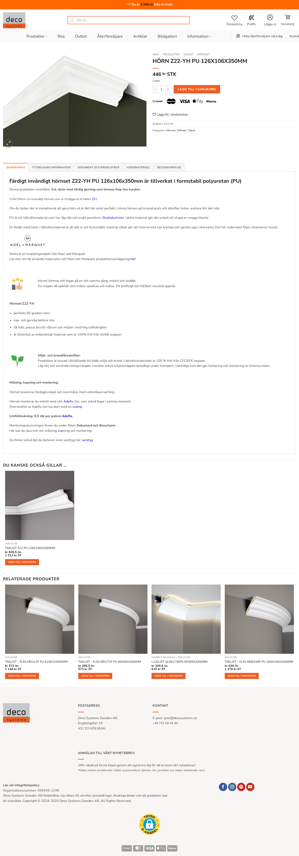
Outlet (81, 36)
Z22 (94, 199)
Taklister (182, 130)
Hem (156, 54)
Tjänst (188, 54)
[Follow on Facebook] (223, 787)
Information (197, 36)
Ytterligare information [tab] (51, 167)
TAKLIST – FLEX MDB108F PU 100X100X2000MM (259, 662)
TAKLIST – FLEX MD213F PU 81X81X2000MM (36, 662)
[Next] (294, 635)
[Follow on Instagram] (232, 787)
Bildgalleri (167, 36)
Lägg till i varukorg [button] (22, 562)
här (132, 259)
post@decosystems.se (180, 718)
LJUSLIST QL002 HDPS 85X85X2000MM (179, 662)
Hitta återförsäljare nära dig (262, 36)
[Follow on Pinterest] (241, 787)
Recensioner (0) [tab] (169, 167)
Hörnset (203, 54)
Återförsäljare (110, 36)
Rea (61, 36)
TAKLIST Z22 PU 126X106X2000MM (30, 548)
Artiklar (140, 36)
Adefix (68, 401)
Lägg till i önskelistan (172, 114)
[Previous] (5, 635)
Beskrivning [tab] (15, 167)
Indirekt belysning (164, 657)
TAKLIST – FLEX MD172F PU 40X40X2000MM (109, 662)
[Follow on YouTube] (250, 787)
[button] (287, 20)
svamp (77, 406)
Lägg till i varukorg (197, 89)
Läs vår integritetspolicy (21, 785)
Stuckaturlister (113, 217)
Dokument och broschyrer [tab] (98, 167)
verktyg (87, 440)
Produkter (35, 36)
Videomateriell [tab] (138, 167)
